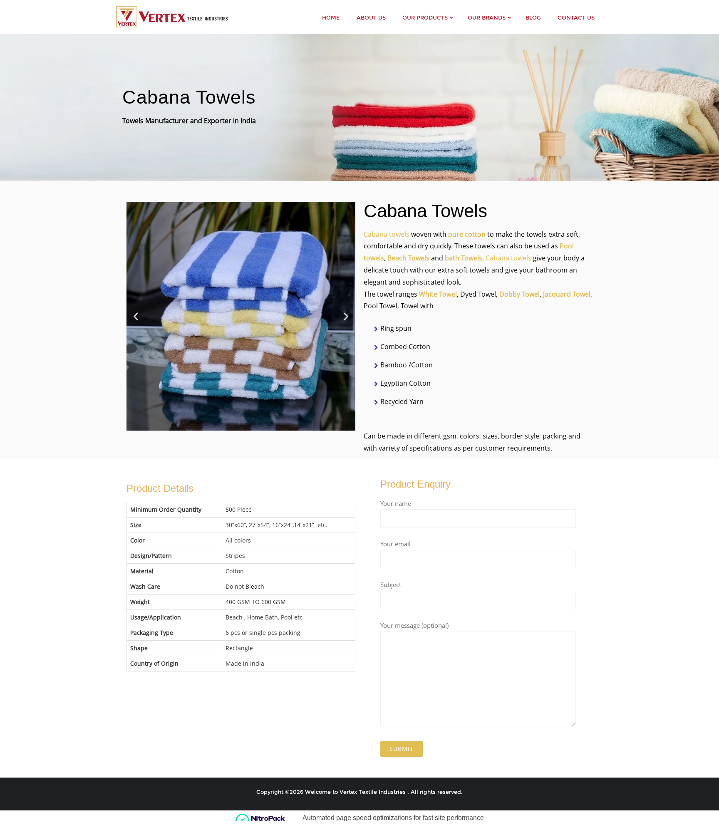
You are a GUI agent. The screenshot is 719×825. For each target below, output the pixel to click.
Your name (395, 503)
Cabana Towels (189, 97)
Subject (390, 584)
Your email (395, 544)
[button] (136, 316)
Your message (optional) (414, 625)
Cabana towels (386, 234)
